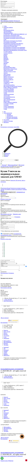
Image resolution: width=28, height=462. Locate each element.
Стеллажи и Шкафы (9, 89)
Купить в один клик (6, 199)
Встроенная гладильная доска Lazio (13, 36)
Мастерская (6, 101)
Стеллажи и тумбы (8, 82)
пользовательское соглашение (12, 369)
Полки (5, 60)
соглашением (23, 270)
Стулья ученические (9, 91)
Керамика (6, 59)
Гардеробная (7, 98)
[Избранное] (7, 153)
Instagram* (6, 347)
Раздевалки (6, 81)
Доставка (6, 344)
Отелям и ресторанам (12, 118)
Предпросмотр (4, 273)
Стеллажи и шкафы (9, 103)
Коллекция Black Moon (9, 67)
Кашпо (5, 55)
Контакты (6, 122)
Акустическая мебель (9, 85)
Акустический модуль (9, 97)
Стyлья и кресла (8, 51)
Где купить (6, 119)
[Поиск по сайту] (15, 152)
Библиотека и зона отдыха (10, 69)
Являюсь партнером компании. (10, 10)
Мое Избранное (8, 342)
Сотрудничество (8, 113)
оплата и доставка (8, 121)
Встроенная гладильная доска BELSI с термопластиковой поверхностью (13, 44)
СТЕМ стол (6, 83)
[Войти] (6, 156)
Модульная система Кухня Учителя (13, 86)
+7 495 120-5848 (8, 299)
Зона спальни (7, 74)
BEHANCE (6, 355)
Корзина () (17, 20)
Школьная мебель (8, 32)
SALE (5, 28)
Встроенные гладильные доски (11, 35)
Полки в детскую (8, 78)
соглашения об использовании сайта (11, 234)
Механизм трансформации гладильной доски (15, 50)
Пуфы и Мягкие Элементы (10, 87)
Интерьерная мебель (9, 30)
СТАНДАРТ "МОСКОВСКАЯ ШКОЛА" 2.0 (15, 34)
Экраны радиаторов (9, 94)
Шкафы (5, 56)
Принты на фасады (8, 79)
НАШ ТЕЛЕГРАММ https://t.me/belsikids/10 (11, 22)
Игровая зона (7, 75)
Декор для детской (8, 70)
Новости (6, 330)
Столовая (6, 105)
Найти (16, 160)
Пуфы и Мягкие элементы (10, 102)
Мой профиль (7, 340)
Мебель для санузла (9, 77)
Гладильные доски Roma (10, 42)
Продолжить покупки (6, 214)
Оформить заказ (17, 214)
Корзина (6, 343)
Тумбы (5, 93)
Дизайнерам (10, 115)
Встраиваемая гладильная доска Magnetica (14, 48)
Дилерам (9, 114)
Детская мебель (7, 31)
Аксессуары (7, 66)
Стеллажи (6, 62)
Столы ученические (9, 90)
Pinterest (6, 354)
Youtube (6, 351)
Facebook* (6, 350)
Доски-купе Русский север (10, 46)
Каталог (6, 334)
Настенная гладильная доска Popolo (13, 40)
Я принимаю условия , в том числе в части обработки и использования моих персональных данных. (13, 235)
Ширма (5, 63)
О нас (5, 337)
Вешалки (6, 58)
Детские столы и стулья (10, 71)
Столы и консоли (8, 52)
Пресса (5, 333)
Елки (5, 64)
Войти (12, 20)
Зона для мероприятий (9, 99)
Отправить (17, 216)
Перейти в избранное (17, 456)
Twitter (5, 352)
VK (4, 348)
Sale (5, 111)
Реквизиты (6, 338)
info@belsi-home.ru (8, 301)
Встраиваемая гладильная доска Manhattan (14, 47)
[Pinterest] (26, 460)
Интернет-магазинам (12, 117)
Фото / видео (7, 331)
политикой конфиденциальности (10, 270)
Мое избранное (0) (5, 20)
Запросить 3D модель (16, 180)
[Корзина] (6, 154)
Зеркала (6, 54)
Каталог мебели (8, 27)
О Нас (5, 26)
